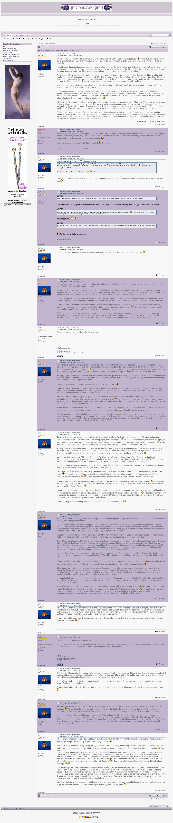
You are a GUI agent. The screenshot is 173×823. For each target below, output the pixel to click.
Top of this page (21, 808)
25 (52, 46)
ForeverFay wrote (64, 161)
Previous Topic (155, 43)
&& (86, 148)
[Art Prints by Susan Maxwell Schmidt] (17, 204)
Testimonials (7, 58)
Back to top (41, 126)
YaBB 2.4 (97, 812)
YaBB (75, 814)
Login (95, 19)
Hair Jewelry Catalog (9, 48)
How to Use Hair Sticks (10, 50)
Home (9, 35)
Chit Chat (19, 39)
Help (15, 35)
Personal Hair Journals (30, 39)
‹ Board (13, 808)
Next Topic (163, 43)
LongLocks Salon (9, 39)
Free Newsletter (8, 60)
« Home (7, 808)
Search (21, 35)
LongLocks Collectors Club (11, 54)
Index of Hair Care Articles (11, 56)
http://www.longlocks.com (64, 351)
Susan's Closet (8, 52)
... (50, 46)
